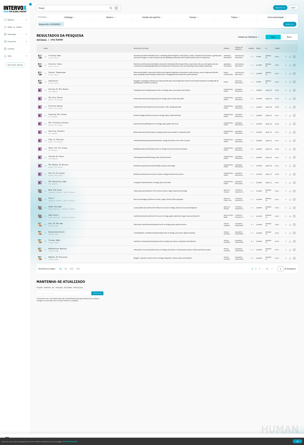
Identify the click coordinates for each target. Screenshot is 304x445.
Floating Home (54, 55)
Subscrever (97, 293)
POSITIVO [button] (238, 81)
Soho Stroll (53, 215)
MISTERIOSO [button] (239, 56)
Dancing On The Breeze (58, 89)
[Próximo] (272, 269)
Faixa (273, 37)
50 (66, 269)
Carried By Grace (56, 156)
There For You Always (57, 148)
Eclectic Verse (55, 64)
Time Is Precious (56, 139)
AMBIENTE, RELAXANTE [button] (228, 56)
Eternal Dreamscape (57, 72)
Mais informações (70, 441)
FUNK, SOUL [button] (228, 200)
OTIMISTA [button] (238, 190)
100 (71, 269)
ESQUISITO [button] (239, 192)
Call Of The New (55, 223)
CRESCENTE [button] (239, 225)
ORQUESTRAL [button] (228, 74)
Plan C (51, 198)
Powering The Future (57, 114)
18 (267, 269)
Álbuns (289, 37)
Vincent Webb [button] (53, 226)
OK (297, 441)
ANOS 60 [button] (227, 190)
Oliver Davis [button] (53, 58)
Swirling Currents (56, 131)
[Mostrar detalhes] (294, 57)
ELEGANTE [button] (238, 89)
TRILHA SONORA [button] (227, 193)
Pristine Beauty (55, 106)
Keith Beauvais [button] (69, 192)
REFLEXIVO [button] (239, 57)
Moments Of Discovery (57, 257)
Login (293, 8)
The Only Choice (55, 97)
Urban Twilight (55, 207)
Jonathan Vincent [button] (55, 192)
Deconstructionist (56, 232)
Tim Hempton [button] (53, 91)
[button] (69, 17)
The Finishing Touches (58, 123)
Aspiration (53, 81)
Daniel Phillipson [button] (55, 100)
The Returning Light (57, 181)
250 (78, 269)
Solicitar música (15, 65)
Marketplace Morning (57, 249)
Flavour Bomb (54, 240)
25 (60, 269)
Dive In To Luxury (56, 173)
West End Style (55, 190)
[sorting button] (249, 37)
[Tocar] (46, 57)
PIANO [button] (226, 72)
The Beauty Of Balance (58, 165)
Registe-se (280, 8)
